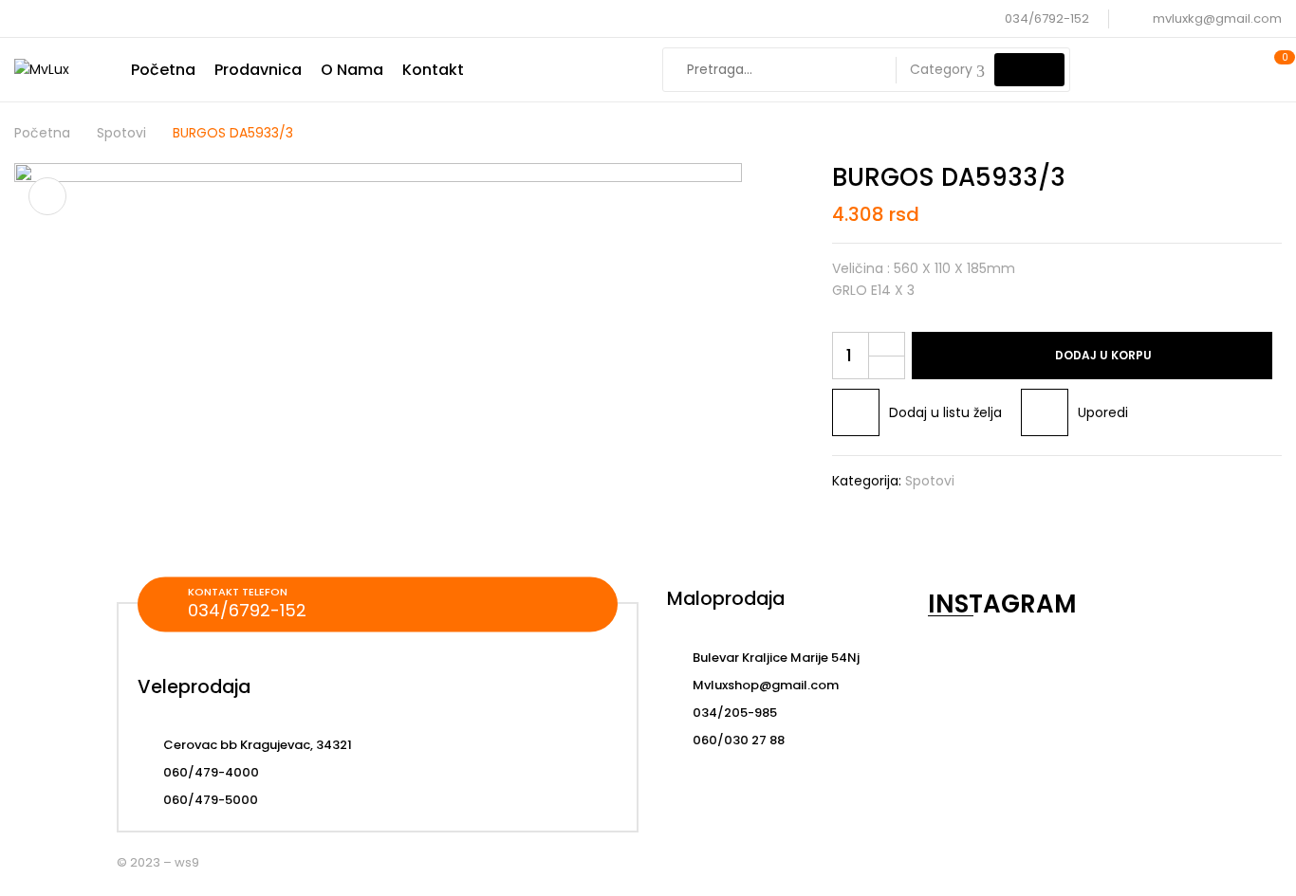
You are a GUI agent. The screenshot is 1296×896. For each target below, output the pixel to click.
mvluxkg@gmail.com (1217, 18)
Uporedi (1103, 412)
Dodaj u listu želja (945, 412)
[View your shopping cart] (1275, 69)
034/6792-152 (1047, 18)
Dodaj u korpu (1103, 355)
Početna (42, 132)
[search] (1029, 69)
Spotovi (121, 132)
